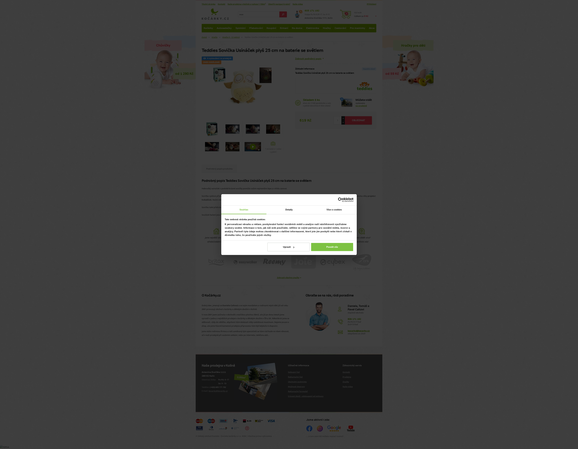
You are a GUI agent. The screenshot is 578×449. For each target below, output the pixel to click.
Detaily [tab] (289, 209)
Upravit (287, 247)
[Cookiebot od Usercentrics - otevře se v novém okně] (340, 199)
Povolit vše (332, 247)
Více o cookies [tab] (334, 209)
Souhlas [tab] (243, 209)
